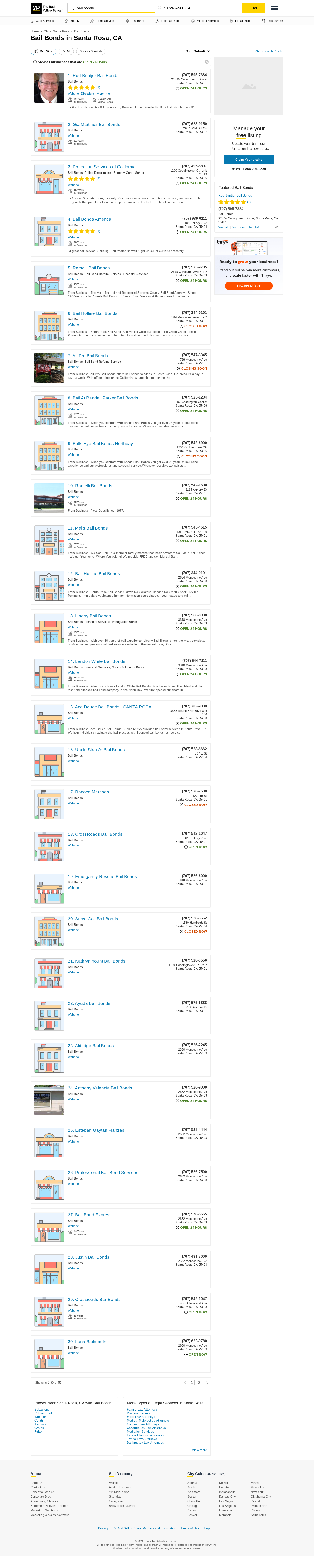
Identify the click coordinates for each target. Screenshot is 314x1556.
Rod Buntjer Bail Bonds (235, 195)
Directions (88, 93)
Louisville (225, 1510)
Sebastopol (42, 1409)
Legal (207, 1528)
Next (206, 1382)
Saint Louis (258, 1515)
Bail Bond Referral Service (103, 274)
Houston (224, 1487)
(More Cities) (216, 1474)
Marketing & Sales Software (50, 1515)
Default (199, 51)
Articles (114, 1483)
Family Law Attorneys (142, 1409)
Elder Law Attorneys (141, 1417)
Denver (192, 1515)
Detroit (223, 1483)
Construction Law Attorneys (146, 1428)
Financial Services (135, 274)
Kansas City (227, 1496)
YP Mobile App (119, 1492)
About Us (37, 1483)
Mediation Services (140, 1431)
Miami (255, 1483)
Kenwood (40, 1424)
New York (257, 1492)
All (68, 51)
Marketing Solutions (44, 1510)
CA (46, 31)
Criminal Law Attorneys (143, 1424)
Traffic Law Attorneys (142, 1439)
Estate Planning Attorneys (145, 1435)
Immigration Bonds (125, 622)
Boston (192, 1496)
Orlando (256, 1501)
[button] (274, 8)
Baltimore (193, 1492)
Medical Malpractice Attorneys (148, 1420)
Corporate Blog (41, 1496)
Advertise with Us (43, 1492)
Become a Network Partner (49, 1506)
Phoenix (256, 1510)
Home (35, 31)
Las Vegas (226, 1501)
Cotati (38, 1420)
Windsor (40, 1417)
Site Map (115, 1496)
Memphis (225, 1515)
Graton (39, 1428)
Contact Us (38, 1487)
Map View (46, 51)
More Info (103, 93)
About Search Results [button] (269, 51)
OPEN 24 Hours (95, 62)
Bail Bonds (75, 81)
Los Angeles (227, 1506)
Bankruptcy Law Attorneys (145, 1442)
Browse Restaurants (123, 1506)
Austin (191, 1487)
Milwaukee (258, 1487)
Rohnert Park (43, 1413)
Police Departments (98, 172)
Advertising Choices (44, 1501)
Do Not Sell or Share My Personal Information (144, 1528)
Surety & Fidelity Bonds (128, 667)
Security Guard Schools (130, 172)
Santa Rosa (61, 31)
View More (199, 1450)
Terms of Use (190, 1528)
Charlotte (193, 1501)
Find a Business (120, 1487)
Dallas (191, 1510)
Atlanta (192, 1483)
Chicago (192, 1506)
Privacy (103, 1528)
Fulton (38, 1431)
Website (73, 93)
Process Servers (139, 1413)
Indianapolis (227, 1492)
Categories (116, 1501)
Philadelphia (259, 1506)
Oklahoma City (261, 1496)
